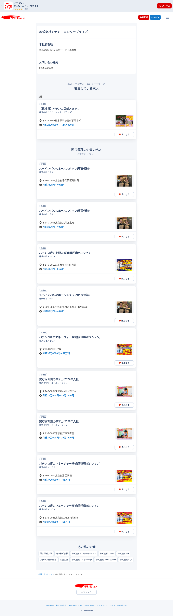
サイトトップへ (86, 592)
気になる (125, 134)
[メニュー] (167, 17)
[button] (88, 6)
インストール (164, 6)
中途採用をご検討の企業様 (56, 605)
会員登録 (144, 17)
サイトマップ (102, 605)
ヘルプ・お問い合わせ (118, 605)
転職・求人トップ (45, 574)
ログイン (155, 17)
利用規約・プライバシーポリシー (81, 605)
